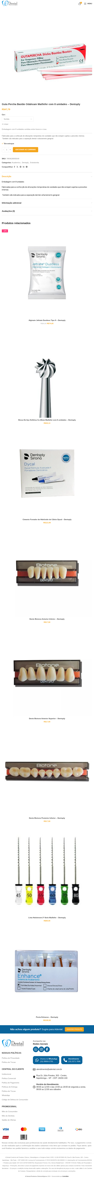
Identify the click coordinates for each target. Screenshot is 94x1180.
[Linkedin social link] (23, 167)
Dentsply (25, 163)
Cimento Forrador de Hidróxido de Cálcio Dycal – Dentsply (47, 519)
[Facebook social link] (14, 167)
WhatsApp (6, 1095)
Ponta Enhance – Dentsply (47, 1017)
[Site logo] (10, 4)
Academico (16, 163)
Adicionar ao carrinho (25, 150)
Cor (3, 115)
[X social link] (17, 167)
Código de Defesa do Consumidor (15, 1100)
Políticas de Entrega (9, 1087)
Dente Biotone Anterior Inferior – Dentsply (47, 619)
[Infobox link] (46, 1060)
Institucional (6, 1074)
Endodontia (34, 163)
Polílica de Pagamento (10, 1083)
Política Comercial (9, 1078)
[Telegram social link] (26, 167)
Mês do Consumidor (10, 1111)
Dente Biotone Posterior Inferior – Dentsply (47, 818)
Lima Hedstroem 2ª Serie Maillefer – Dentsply (47, 918)
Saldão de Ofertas (9, 1120)
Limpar (6, 124)
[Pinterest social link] (20, 167)
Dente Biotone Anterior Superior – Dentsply (47, 718)
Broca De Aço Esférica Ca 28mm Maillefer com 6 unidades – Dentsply (47, 420)
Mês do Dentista (8, 1116)
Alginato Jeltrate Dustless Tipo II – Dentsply (47, 320)
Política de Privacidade (10, 1058)
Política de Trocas (9, 1062)
